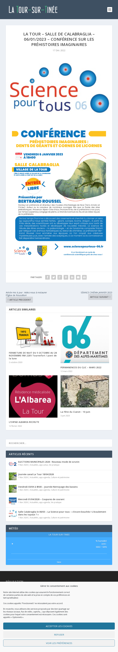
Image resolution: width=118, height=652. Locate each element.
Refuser (59, 634)
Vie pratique (54, 465)
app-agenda (44, 477)
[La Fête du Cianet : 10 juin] (85, 391)
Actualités (34, 465)
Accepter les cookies (59, 626)
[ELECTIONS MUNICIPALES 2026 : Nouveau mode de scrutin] (13, 464)
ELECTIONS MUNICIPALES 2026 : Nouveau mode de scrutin (48, 461)
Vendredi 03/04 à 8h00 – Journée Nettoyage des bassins (48, 486)
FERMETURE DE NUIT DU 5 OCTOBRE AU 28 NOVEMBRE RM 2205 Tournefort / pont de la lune (33, 355)
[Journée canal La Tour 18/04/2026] (13, 476)
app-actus (43, 465)
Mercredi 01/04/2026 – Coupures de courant (41, 499)
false (59, 562)
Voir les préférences (59, 643)
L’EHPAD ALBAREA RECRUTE (24, 422)
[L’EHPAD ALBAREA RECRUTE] (33, 396)
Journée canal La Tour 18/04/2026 (36, 474)
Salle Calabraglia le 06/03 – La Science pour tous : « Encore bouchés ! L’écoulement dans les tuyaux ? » (62, 513)
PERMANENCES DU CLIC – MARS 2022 (81, 367)
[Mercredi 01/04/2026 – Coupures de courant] (13, 501)
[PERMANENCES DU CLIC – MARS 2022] (85, 339)
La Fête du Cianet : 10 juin (75, 411)
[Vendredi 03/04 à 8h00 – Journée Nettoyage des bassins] (13, 489)
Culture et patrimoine (60, 477)
